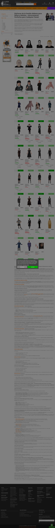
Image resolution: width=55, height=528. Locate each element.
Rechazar (22, 267)
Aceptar (32, 267)
